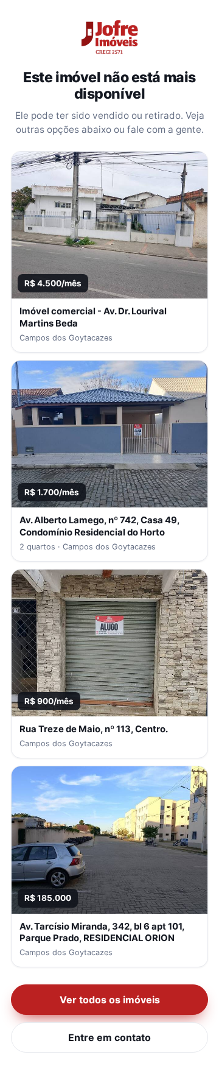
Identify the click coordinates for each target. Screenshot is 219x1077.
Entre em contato (109, 1037)
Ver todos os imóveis (110, 1000)
